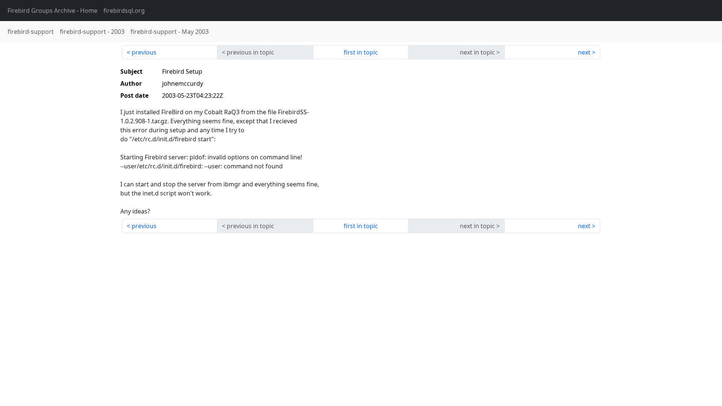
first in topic (361, 52)
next (584, 52)
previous (144, 52)
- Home (52, 10)
